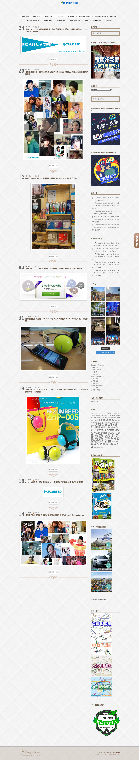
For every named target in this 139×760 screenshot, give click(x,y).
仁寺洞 (107, 413)
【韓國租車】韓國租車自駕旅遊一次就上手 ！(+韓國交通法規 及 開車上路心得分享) (106, 205)
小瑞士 (103, 415)
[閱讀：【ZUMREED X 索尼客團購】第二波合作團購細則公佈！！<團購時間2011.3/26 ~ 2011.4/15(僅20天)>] (53, 53)
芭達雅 (113, 422)
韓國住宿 (71, 16)
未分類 (37, 27)
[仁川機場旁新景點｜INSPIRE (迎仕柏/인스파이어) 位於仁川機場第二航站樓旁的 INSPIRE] (113, 309)
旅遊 (95, 417)
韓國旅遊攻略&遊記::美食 (104, 426)
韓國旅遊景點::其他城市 (105, 434)
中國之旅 (95, 367)
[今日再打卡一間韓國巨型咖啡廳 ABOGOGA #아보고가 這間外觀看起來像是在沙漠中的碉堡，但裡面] (113, 294)
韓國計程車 (115, 442)
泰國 (100, 420)
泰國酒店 (111, 420)
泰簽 (116, 420)
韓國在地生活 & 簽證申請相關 (106, 16)
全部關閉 (101, 365)
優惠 (111, 413)
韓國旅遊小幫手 (98, 385)
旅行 (92, 417)
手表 (109, 415)
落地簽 (118, 422)
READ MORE (53, 59)
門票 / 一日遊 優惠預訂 (93, 21)
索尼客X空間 (32, 753)
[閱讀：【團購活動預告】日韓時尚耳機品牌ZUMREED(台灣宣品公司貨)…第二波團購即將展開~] (53, 159)
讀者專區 (95, 378)
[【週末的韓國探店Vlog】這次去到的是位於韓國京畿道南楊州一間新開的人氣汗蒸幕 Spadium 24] (98, 324)
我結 (106, 415)
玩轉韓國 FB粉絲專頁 (99, 599)
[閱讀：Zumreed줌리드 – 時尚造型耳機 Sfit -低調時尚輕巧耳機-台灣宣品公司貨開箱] (53, 496)
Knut (102, 754)
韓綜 (98, 447)
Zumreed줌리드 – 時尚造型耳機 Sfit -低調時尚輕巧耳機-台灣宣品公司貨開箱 (54, 482)
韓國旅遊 (25, 16)
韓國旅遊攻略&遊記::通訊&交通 (105, 431)
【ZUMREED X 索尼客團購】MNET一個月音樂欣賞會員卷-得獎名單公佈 (53, 268)
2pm (92, 413)
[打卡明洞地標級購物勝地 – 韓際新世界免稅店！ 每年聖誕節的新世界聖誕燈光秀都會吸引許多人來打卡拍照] (113, 338)
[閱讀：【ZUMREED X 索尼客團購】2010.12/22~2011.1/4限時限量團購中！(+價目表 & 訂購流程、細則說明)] (53, 463)
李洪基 (118, 417)
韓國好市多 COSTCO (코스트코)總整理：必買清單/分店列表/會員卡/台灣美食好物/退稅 (106, 219)
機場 (92, 420)
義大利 (104, 422)
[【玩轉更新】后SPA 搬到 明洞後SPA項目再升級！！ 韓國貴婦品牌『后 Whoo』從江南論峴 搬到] (113, 324)
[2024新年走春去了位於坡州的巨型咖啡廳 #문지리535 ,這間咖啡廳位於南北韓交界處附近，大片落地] (98, 309)
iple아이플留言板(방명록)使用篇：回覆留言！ (106, 264)
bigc (96, 413)
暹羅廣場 (99, 417)
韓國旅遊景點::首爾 (105, 440)
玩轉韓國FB (48, 21)
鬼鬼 (102, 447)
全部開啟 (94, 365)
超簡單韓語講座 (84, 16)
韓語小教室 (96, 390)
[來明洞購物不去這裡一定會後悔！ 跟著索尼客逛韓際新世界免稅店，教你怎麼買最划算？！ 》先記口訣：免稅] (98, 338)
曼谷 (109, 417)
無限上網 (95, 422)
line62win (99, 243)
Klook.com (95, 401)
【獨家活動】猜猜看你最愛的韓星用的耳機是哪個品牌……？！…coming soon (55, 515)
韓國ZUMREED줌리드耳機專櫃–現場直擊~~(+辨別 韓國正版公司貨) (51, 178)
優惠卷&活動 (97, 370)
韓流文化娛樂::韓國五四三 (105, 445)
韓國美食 (36, 16)
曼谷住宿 (113, 418)
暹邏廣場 (104, 417)
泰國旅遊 (95, 374)
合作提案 (109, 21)
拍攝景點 (117, 415)
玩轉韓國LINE (75, 21)
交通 (103, 413)
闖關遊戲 (93, 425)
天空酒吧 (98, 415)
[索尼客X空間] (69, 3)
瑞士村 (100, 422)
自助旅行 (108, 422)
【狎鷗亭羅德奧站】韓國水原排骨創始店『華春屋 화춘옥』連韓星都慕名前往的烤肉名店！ (106, 227)
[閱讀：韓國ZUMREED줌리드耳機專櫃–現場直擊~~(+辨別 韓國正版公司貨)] (53, 250)
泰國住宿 (105, 420)
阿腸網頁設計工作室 (114, 754)
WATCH (99, 413)
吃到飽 (115, 413)
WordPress (100, 752)
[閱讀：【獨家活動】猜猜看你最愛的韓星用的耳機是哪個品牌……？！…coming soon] (53, 565)
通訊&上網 (48, 16)
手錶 (113, 415)
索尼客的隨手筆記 (32, 21)
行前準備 (60, 16)
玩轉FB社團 (61, 21)
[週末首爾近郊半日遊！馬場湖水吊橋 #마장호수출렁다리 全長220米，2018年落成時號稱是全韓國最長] (98, 294)
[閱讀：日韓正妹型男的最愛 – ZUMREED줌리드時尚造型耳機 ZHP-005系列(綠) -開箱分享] (53, 371)
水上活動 (96, 420)
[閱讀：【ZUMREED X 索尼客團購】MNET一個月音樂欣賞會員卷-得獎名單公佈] (53, 300)
